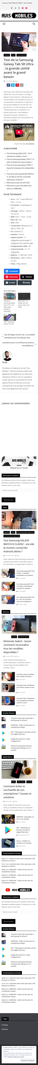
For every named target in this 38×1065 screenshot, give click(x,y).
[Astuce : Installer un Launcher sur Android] (8, 843)
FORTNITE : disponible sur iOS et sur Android (25, 818)
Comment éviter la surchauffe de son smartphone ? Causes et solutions (17, 792)
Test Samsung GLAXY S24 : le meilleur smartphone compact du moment (25, 586)
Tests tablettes (21, 55)
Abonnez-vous (8, 500)
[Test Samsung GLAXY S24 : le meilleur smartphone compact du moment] (8, 588)
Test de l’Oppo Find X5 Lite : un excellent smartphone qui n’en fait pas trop (19, 336)
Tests (13, 55)
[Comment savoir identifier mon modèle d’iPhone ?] (8, 677)
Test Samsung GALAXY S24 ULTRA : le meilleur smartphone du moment (25, 573)
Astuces (14, 636)
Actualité (6, 636)
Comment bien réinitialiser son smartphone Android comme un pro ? (25, 700)
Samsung (6, 55)
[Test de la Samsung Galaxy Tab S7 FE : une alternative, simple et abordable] (10, 296)
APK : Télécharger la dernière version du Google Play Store (23, 830)
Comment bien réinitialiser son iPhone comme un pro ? (25, 687)
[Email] (22, 85)
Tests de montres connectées (25, 532)
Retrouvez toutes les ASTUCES (18, 183)
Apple (13, 782)
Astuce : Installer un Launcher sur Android (23, 842)
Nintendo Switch (23, 636)
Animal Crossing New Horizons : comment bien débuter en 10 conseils (22, 748)
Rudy (16, 81)
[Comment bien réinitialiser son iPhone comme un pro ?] (8, 689)
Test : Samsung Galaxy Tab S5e (9, 323)
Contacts (5, 1029)
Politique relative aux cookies (16, 1057)
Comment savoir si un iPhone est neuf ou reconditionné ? (18, 344)
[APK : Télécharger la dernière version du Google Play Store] (8, 831)
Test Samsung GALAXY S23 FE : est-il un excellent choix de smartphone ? (25, 599)
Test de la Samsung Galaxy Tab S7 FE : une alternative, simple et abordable (9, 306)
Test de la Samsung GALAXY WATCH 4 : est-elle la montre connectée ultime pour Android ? (20, 177)
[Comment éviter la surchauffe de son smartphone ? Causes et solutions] (19, 769)
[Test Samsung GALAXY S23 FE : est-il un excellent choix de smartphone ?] (8, 601)
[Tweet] (13, 85)
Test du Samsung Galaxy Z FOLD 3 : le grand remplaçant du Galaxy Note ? (20, 168)
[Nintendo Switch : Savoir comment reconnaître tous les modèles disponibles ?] (19, 624)
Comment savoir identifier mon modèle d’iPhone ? (25, 675)
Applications (21, 782)
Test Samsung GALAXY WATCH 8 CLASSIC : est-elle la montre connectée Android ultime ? (18, 546)
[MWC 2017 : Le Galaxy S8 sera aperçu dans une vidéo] (24, 296)
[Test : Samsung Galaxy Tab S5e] (10, 317)
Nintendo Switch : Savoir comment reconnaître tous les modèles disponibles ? (17, 646)
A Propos (5, 1025)
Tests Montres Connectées (11, 536)
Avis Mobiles (30, 144)
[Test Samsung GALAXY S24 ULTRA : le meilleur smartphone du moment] (8, 575)
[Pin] (17, 85)
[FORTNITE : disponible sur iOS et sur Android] (8, 819)
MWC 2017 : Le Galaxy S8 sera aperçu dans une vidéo (24, 304)
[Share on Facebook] (9, 85)
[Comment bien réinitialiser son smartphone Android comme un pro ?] (8, 702)
